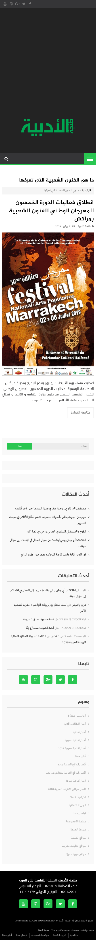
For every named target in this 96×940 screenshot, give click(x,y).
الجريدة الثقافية (77, 805)
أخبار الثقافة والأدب (75, 724)
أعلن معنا (80, 756)
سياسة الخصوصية (76, 822)
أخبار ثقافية (79, 732)
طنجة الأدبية (84, 226)
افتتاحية (74, 935)
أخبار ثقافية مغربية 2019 (72, 748)
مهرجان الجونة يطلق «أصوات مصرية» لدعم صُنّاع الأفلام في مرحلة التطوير (47, 520)
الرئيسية (86, 190)
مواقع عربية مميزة (76, 854)
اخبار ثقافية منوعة (76, 781)
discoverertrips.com (82, 930)
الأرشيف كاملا (78, 797)
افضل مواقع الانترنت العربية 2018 (67, 789)
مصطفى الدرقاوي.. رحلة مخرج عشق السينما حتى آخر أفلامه (50, 509)
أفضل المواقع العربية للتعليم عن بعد (66, 773)
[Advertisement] (48, 64)
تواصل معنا (79, 813)
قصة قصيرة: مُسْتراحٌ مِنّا (40, 628)
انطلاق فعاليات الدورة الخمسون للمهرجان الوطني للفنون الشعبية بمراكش (51, 211)
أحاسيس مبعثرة (77, 716)
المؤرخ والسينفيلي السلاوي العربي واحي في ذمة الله (56, 532)
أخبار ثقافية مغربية (75, 740)
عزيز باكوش (79, 605)
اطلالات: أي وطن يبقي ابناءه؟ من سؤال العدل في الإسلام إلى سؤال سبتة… (48, 543)
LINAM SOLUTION (39, 920)
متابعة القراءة (80, 412)
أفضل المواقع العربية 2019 (72, 765)
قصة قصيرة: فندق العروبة (38, 619)
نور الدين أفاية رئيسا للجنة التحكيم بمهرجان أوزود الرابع (53, 555)
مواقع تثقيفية (78, 838)
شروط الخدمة (78, 830)
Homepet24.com (60, 930)
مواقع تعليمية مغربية (74, 846)
